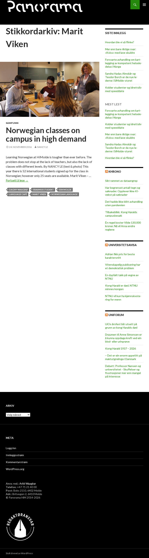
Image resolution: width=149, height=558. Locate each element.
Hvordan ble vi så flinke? (119, 42)
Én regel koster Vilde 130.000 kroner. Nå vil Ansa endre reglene (123, 226)
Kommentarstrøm (17, 462)
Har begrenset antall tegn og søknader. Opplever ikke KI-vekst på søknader (122, 191)
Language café (18, 194)
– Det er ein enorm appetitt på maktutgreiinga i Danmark (123, 357)
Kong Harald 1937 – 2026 (120, 348)
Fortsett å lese (17, 180)
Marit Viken (39, 194)
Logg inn (11, 448)
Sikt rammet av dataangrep (121, 180)
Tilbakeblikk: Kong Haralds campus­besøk (121, 213)
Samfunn (12, 122)
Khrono (114, 171)
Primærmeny (144, 4)
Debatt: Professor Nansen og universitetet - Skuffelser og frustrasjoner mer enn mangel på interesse (123, 371)
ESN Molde (65, 189)
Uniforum (116, 315)
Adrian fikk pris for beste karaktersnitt (120, 255)
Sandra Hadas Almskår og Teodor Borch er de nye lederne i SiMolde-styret (121, 77)
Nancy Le (42, 147)
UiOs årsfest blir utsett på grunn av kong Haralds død (121, 325)
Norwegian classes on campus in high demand (46, 134)
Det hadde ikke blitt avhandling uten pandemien (124, 203)
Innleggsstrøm (15, 455)
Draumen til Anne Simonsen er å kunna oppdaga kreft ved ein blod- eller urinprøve (123, 338)
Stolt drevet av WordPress (19, 553)
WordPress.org (15, 469)
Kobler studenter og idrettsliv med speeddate (123, 89)
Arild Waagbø (27, 483)
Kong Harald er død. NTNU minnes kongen (121, 287)
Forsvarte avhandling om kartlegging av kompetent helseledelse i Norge (123, 63)
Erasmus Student (43, 189)
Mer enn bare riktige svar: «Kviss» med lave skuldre (120, 50)
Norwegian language (64, 194)
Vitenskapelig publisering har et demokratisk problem (122, 266)
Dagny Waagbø (18, 189)
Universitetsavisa (122, 245)
